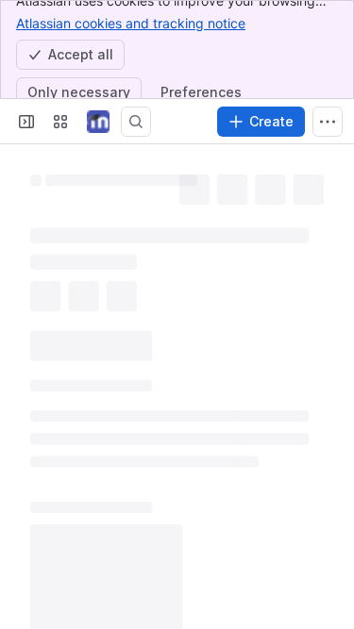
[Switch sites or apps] (60, 122)
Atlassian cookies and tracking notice (130, 23)
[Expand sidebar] (26, 122)
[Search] (136, 122)
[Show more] (327, 122)
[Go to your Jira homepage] (98, 122)
